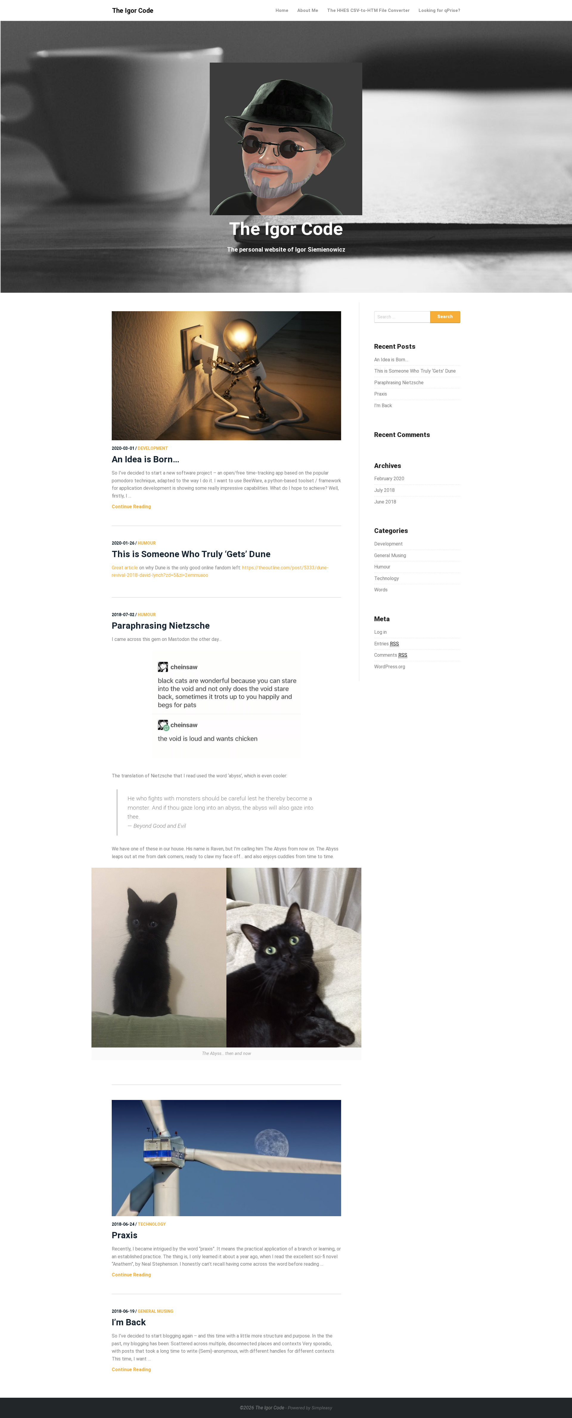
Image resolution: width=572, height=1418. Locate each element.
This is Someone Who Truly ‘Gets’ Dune (191, 554)
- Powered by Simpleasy (308, 1408)
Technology (386, 578)
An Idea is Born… (145, 459)
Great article (125, 568)
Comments (390, 655)
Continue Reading (131, 506)
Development (388, 544)
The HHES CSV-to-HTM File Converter (368, 10)
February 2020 (389, 478)
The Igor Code (132, 10)
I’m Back (129, 1322)
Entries (386, 644)
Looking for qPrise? (439, 10)
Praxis (124, 1235)
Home (282, 10)
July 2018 (384, 490)
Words (381, 590)
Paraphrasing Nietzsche (161, 625)
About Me (307, 10)
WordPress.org (389, 667)
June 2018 (385, 502)
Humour (382, 567)
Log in (380, 632)
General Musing (390, 555)
